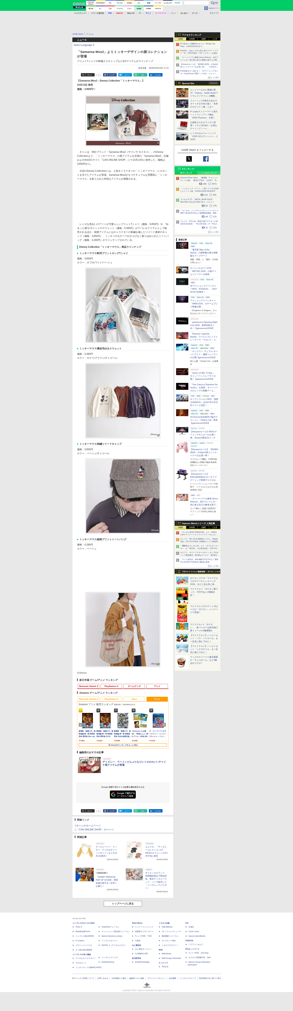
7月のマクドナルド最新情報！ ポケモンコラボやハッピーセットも (201, 572)
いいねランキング (209, 173)
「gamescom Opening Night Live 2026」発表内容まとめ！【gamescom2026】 (203, 325)
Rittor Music (137, 923)
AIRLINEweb (167, 927)
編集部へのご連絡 (136, 978)
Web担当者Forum (83, 931)
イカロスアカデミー (170, 945)
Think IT (79, 927)
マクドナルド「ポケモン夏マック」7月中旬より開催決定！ (204, 592)
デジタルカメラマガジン (86, 958)
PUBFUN (189, 941)
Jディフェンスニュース (171, 931)
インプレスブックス (109, 957)
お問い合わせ (102, 978)
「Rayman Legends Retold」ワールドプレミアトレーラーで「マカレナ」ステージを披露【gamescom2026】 (204, 339)
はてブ (127, 75)
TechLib (165, 967)
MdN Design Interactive (171, 958)
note (142, 75)
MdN (161, 950)
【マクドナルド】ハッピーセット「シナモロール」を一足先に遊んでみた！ (204, 649)
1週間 (203, 39)
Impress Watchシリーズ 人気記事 (198, 523)
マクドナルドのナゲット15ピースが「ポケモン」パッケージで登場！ (204, 609)
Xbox (134, 699)
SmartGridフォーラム (110, 927)
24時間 (192, 39)
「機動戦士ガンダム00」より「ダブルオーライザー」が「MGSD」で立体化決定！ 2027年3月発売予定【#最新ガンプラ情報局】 (199, 548)
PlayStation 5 (111, 686)
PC (140, 13)
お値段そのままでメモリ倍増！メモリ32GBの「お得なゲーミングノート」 (203, 125)
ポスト (89, 75)
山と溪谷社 (136, 945)
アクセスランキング (191, 35)
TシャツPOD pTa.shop (198, 953)
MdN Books (166, 954)
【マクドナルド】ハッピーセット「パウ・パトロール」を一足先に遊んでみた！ (204, 638)
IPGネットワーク (192, 949)
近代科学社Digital (142, 962)
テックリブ (163, 963)
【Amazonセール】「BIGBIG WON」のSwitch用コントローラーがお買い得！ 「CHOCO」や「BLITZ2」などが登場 (204, 455)
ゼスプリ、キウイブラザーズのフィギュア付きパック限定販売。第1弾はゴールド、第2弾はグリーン (199, 555)
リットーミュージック (144, 927)
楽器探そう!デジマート (144, 931)
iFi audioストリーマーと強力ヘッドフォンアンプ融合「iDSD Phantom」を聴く (204, 114)
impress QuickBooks (196, 936)
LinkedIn (158, 75)
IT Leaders (80, 941)
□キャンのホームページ (88, 825)
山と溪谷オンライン (143, 949)
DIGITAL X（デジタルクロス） (114, 945)
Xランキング (188, 169)
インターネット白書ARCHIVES (88, 967)
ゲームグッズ (134, 686)
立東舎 (138, 941)
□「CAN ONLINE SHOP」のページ (94, 829)
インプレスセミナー (109, 941)
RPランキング (186, 173)
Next (164, 724)
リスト (98, 75)
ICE (186, 923)
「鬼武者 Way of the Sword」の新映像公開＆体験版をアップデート (204, 252)
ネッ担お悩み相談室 (84, 950)
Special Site (188, 83)
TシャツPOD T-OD (143, 936)
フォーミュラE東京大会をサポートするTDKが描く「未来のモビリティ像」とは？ (204, 103)
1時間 (180, 39)
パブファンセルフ (195, 944)
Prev (81, 724)
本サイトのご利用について (83, 978)
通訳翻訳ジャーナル (170, 936)
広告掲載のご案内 (119, 978)
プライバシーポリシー (156, 978)
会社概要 (172, 978)
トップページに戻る (123, 903)
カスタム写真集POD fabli (199, 957)
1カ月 (214, 39)
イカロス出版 (164, 923)
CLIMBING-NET (141, 954)
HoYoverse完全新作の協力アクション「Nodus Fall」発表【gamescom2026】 (204, 420)
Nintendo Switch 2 (88, 686)
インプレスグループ (187, 978)
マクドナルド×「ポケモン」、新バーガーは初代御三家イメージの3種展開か (204, 627)
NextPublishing (107, 962)
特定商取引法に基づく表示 (210, 978)
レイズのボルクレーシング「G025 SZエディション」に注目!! (204, 136)
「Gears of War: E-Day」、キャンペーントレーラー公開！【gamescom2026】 (203, 376)
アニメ (157, 686)
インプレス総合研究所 (85, 936)
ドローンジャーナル (84, 945)
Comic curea (193, 931)
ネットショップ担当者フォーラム (115, 931)
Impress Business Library (111, 936)
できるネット (81, 963)
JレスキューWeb (169, 941)
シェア (111, 75)
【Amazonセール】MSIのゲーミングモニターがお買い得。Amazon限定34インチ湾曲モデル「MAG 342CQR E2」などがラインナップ (204, 437)
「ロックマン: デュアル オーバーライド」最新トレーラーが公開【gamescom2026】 (204, 354)
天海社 (191, 927)
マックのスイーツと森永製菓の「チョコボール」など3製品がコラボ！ (204, 660)
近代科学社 (136, 958)
